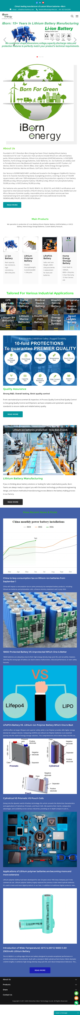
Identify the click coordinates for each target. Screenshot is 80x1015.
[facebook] (37, 2)
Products (6, 985)
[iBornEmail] (76, 998)
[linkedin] (40, 2)
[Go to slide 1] (37, 56)
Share (5, 990)
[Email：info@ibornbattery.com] (10, 10)
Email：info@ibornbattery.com (23, 9)
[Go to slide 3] (40, 56)
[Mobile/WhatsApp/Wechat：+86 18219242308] (37, 10)
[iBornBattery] (76, 993)
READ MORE (12, 205)
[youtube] (43, 2)
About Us (7, 979)
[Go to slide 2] (39, 56)
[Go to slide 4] (42, 56)
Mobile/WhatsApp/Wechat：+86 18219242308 (55, 9)
